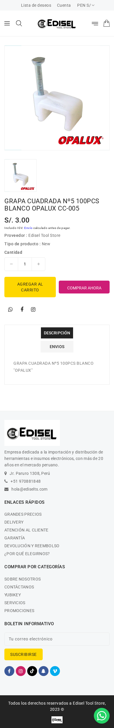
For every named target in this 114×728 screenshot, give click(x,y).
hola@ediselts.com (29, 489)
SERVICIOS (14, 602)
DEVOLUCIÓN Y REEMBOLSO (32, 545)
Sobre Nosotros (22, 579)
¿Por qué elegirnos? (27, 553)
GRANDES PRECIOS (23, 514)
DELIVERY (13, 522)
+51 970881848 (26, 481)
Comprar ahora (84, 288)
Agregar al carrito (30, 287)
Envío (28, 228)
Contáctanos (19, 587)
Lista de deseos (36, 5)
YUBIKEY (12, 595)
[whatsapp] (10, 309)
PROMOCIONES (19, 610)
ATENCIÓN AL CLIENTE (26, 530)
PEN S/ (84, 5)
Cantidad (13, 252)
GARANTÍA (14, 538)
